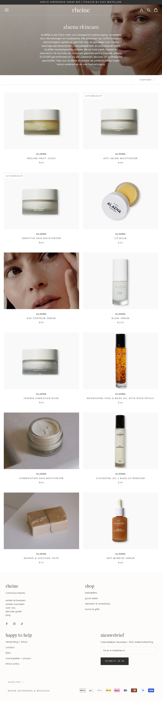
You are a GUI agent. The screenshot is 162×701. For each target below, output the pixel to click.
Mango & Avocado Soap (41, 558)
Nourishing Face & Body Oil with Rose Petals (120, 398)
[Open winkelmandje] (155, 10)
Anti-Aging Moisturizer (120, 159)
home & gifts (92, 609)
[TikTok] (22, 624)
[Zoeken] (148, 10)
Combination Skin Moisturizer (41, 478)
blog (8, 615)
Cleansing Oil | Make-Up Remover (120, 478)
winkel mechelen (15, 604)
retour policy (12, 664)
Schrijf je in (114, 661)
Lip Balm (121, 238)
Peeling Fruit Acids (41, 159)
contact (10, 647)
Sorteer (146, 80)
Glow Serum (121, 318)
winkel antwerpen (16, 600)
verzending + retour (17, 642)
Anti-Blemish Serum (120, 558)
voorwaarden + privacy (18, 658)
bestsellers (91, 593)
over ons (10, 608)
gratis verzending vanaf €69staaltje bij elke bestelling (81, 2)
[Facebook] (7, 624)
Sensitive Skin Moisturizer (41, 238)
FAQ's (8, 653)
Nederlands (14, 682)
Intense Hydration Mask (41, 398)
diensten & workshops (97, 604)
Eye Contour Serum (41, 318)
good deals (91, 598)
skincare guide (14, 611)
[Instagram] (14, 624)
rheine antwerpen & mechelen (29, 691)
